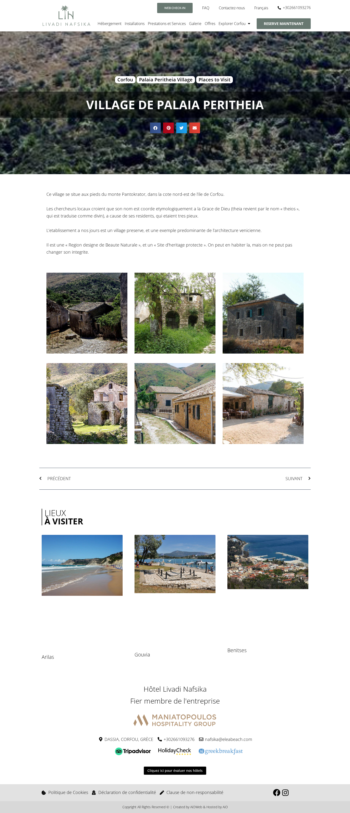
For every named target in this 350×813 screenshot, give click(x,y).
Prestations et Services (167, 23)
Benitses (237, 650)
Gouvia (142, 654)
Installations (135, 23)
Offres (210, 23)
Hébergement (109, 23)
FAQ (205, 7)
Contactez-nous (232, 7)
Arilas (48, 657)
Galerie (195, 23)
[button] (155, 128)
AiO (225, 807)
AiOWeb (196, 807)
